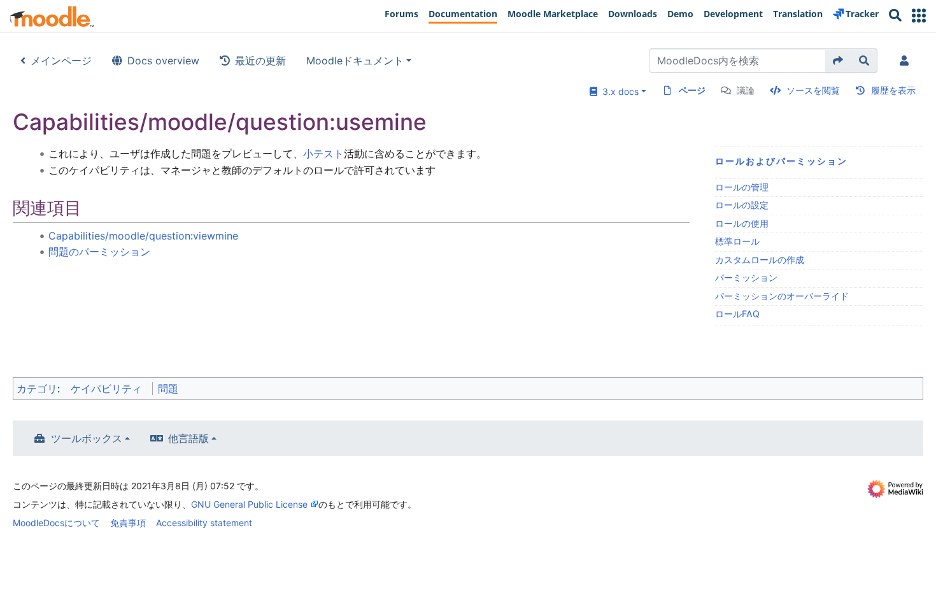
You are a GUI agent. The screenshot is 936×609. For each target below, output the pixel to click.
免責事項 (128, 522)
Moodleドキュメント (355, 60)
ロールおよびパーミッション (781, 160)
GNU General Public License (249, 504)
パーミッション (746, 277)
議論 (746, 90)
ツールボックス (86, 438)
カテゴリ (37, 388)
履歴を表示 (893, 90)
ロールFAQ (737, 313)
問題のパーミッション (99, 251)
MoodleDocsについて (56, 522)
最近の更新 (260, 60)
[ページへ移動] (838, 60)
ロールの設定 (742, 204)
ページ (692, 90)
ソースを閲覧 (813, 90)
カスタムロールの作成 (759, 259)
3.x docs (618, 91)
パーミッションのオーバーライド (782, 295)
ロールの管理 (742, 187)
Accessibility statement (204, 522)
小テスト (323, 153)
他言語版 (188, 438)
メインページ (61, 60)
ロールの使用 (742, 223)
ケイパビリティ (106, 388)
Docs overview (163, 60)
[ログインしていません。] (907, 60)
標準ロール (737, 241)
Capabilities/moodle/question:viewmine (143, 235)
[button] (919, 15)
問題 (168, 388)
